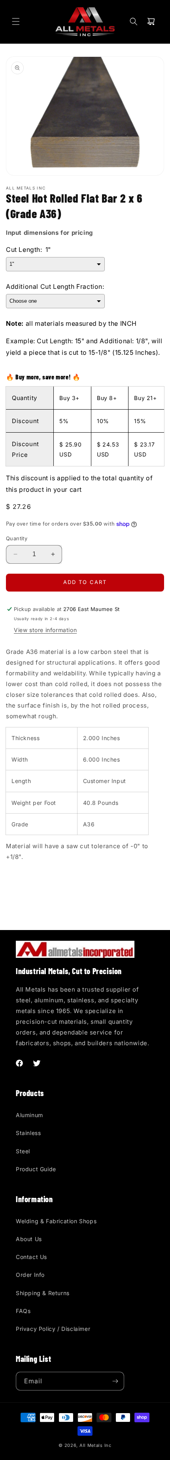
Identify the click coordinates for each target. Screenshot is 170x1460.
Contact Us (31, 1256)
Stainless (28, 1132)
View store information (45, 630)
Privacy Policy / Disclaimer (53, 1328)
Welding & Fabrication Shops (56, 1221)
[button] (16, 21)
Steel (23, 1151)
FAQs (23, 1310)
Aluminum (29, 1115)
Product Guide (36, 1169)
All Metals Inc (95, 1445)
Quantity (16, 538)
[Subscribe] (115, 1381)
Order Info (30, 1274)
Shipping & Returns (43, 1293)
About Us (29, 1239)
